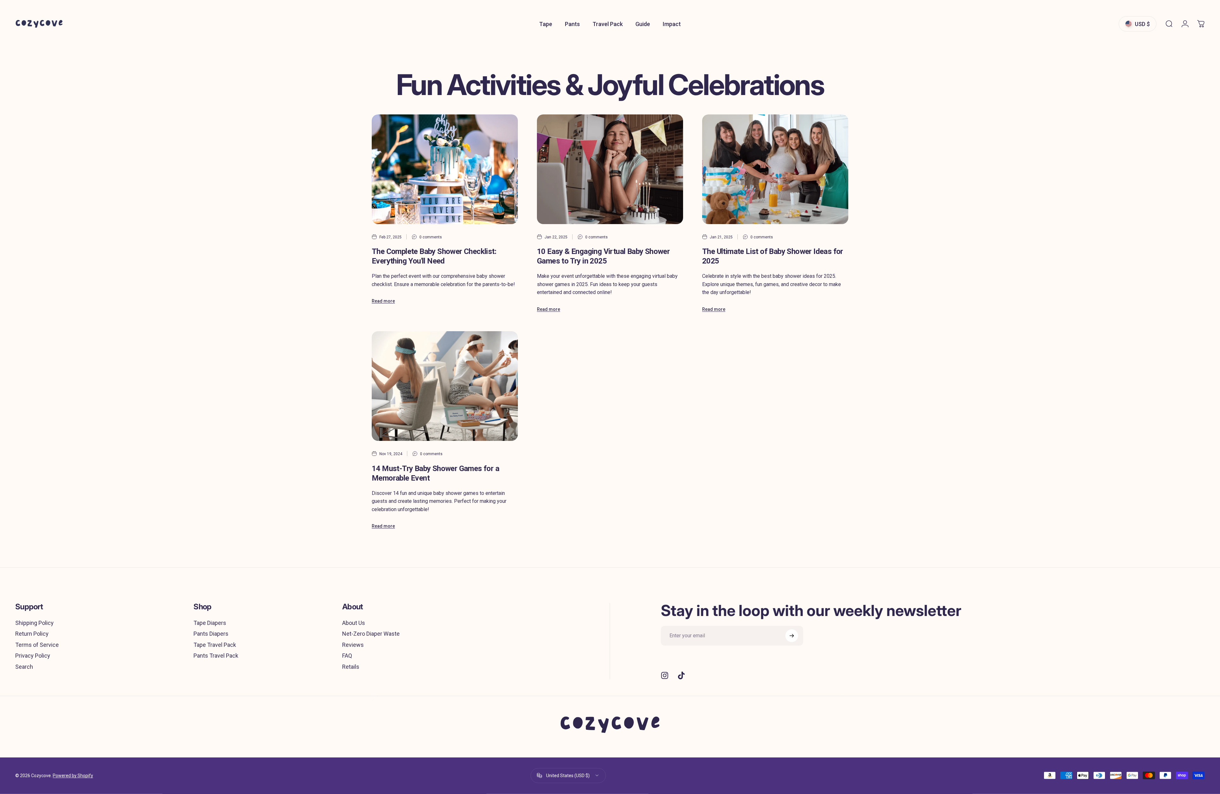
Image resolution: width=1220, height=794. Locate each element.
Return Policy (32, 633)
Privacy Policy (32, 655)
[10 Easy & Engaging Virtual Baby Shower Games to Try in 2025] (610, 169)
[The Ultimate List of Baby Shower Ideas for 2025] (775, 169)
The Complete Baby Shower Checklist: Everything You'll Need (434, 256)
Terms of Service (37, 644)
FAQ (347, 655)
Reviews (353, 644)
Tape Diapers (209, 622)
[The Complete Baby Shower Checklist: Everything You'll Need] (445, 169)
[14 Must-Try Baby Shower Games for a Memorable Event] (445, 386)
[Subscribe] (791, 635)
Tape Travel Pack (214, 644)
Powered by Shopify (73, 775)
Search (24, 666)
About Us (353, 622)
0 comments (430, 237)
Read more (383, 301)
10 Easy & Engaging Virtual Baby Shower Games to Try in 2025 (603, 256)
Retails (350, 666)
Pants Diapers (210, 633)
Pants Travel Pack (215, 655)
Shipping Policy (34, 622)
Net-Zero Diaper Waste (371, 633)
